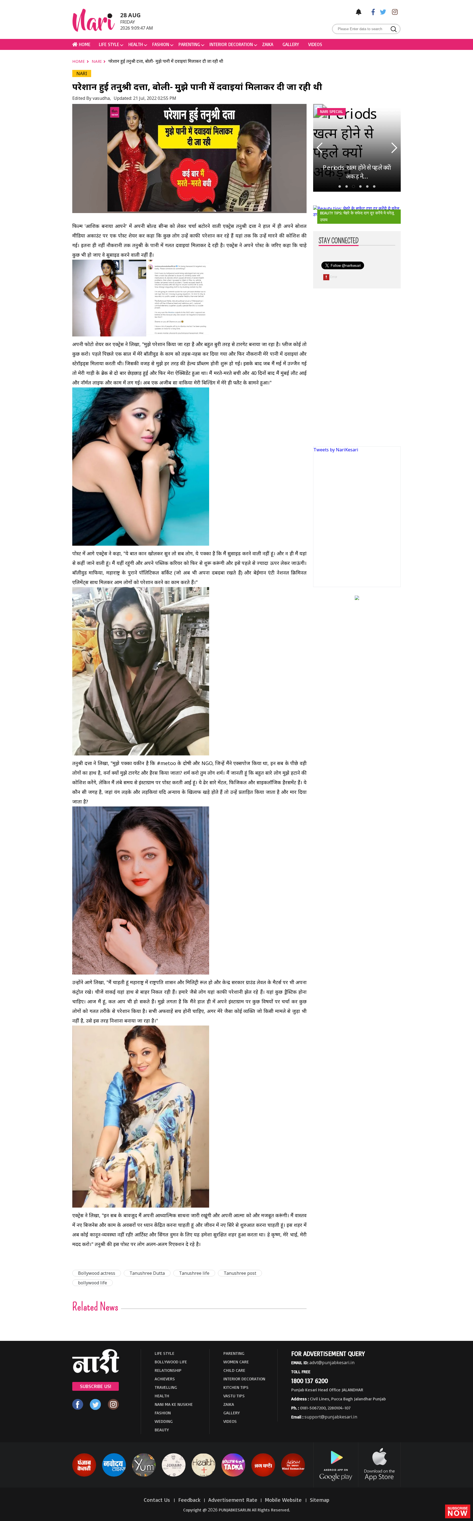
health (135, 44)
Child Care (234, 1370)
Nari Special (331, 111)
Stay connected (339, 241)
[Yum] (144, 1475)
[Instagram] (393, 11)
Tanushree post (240, 1273)
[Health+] (203, 1475)
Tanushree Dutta (147, 1273)
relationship (168, 1370)
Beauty (162, 1429)
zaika (267, 44)
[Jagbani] (263, 1475)
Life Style (109, 44)
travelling (166, 1387)
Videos (315, 44)
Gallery (290, 44)
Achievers (165, 1378)
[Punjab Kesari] (84, 1475)
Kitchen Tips (236, 1387)
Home (79, 61)
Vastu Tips (234, 1395)
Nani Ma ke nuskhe (174, 1404)
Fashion (160, 44)
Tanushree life (194, 1273)
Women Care (236, 1361)
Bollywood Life (171, 1361)
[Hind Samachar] (293, 1475)
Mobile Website (284, 1499)
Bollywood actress (96, 1273)
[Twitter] (381, 11)
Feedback (189, 1499)
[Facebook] (370, 11)
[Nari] (95, 1372)
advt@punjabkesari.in (331, 1362)
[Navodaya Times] (114, 1475)
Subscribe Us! (95, 1386)
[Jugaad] (174, 1475)
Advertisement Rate (232, 1499)
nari (97, 61)
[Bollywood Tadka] (233, 1475)
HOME (83, 44)
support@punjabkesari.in (330, 1417)
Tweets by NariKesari (335, 450)
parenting (189, 44)
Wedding (164, 1421)
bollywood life (92, 1283)
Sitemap (319, 1499)
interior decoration (231, 44)
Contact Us (158, 1499)
